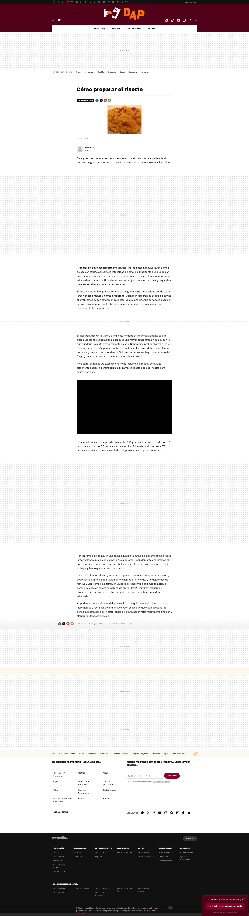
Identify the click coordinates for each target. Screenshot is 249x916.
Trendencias (164, 852)
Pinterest (172, 812)
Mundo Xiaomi (59, 871)
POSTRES (99, 28)
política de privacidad (161, 782)
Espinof (98, 856)
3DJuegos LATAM (81, 888)
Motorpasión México (143, 889)
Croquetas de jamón (140, 754)
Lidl (70, 72)
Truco (78, 72)
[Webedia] (60, 837)
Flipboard (105, 100)
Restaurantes (109, 790)
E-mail (196, 20)
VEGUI (151, 28)
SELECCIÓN (134, 28)
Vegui (105, 773)
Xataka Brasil (58, 892)
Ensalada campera (120, 754)
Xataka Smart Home (59, 866)
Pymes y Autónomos (185, 857)
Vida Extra (78, 856)
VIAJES (116, 28)
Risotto (134, 624)
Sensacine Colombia (99, 893)
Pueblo (101, 72)
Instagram (184, 20)
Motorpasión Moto (146, 856)
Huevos (106, 798)
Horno (81, 798)
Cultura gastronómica (96, 624)
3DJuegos (78, 852)
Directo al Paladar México (124, 889)
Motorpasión (143, 852)
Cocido (122, 72)
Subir (188, 838)
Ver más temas (61, 812)
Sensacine (99, 852)
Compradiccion (165, 861)
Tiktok (173, 20)
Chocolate (112, 72)
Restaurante (89, 72)
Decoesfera (164, 856)
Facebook (190, 20)
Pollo (55, 790)
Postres (81, 773)
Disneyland (144, 72)
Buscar (65, 20)
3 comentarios (87, 100)
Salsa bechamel (178, 754)
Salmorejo (104, 754)
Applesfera (57, 861)
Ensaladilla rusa (77, 754)
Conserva (133, 72)
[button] (89, 147)
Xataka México (59, 888)
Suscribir (172, 776)
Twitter (101, 100)
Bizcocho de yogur (160, 754)
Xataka (56, 852)
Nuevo (59, 20)
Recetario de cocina (118, 624)
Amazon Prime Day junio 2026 (62, 800)
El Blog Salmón (186, 852)
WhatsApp (167, 20)
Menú (53, 20)
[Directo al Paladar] (124, 14)
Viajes (55, 781)
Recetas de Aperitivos (83, 783)
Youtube (178, 20)
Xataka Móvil (58, 856)
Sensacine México (103, 888)
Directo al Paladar (124, 852)
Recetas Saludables (83, 791)
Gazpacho (92, 754)
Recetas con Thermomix (59, 774)
